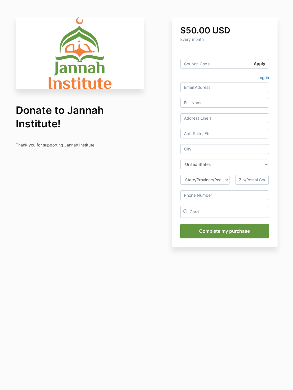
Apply (259, 63)
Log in (263, 77)
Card (194, 211)
